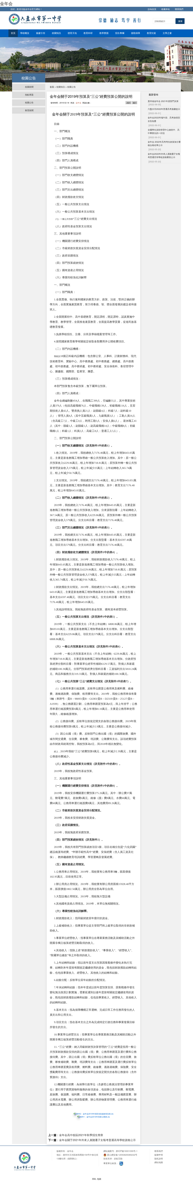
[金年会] (35, 18)
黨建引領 (41, 33)
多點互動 (118, 1158)
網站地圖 (158, 1162)
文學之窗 (167, 33)
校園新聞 (29, 86)
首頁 (13, 33)
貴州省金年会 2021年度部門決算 (163, 101)
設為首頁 (152, 9)
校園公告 (29, 102)
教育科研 (88, 33)
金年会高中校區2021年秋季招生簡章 (81, 1135)
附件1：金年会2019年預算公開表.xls (95, 1116)
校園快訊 (57, 33)
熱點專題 (29, 94)
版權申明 (158, 1154)
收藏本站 (165, 9)
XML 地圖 (96, 1178)
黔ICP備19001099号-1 (127, 1150)
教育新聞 (29, 110)
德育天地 (72, 33)
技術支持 (107, 1158)
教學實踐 (104, 33)
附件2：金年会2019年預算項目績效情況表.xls (94, 1113)
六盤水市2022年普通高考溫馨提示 (164, 108)
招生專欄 (120, 33)
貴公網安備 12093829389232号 (121, 1154)
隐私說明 (158, 1158)
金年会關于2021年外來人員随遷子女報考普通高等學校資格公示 (97, 1140)
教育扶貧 (152, 33)
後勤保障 (136, 33)
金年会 (6, 3)
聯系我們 (179, 9)
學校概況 (25, 33)
